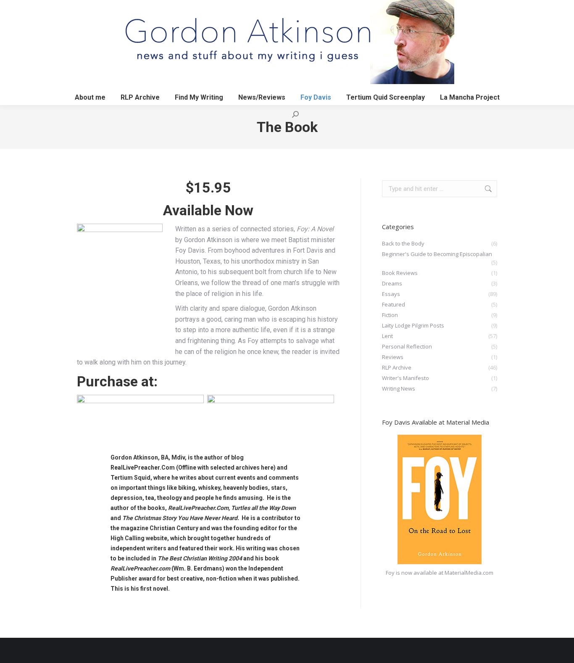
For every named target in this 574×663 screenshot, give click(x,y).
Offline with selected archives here (226, 467)
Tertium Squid (130, 477)
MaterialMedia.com (469, 572)
